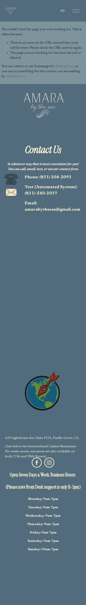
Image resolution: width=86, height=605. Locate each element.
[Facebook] (37, 463)
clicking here (64, 66)
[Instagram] (49, 463)
